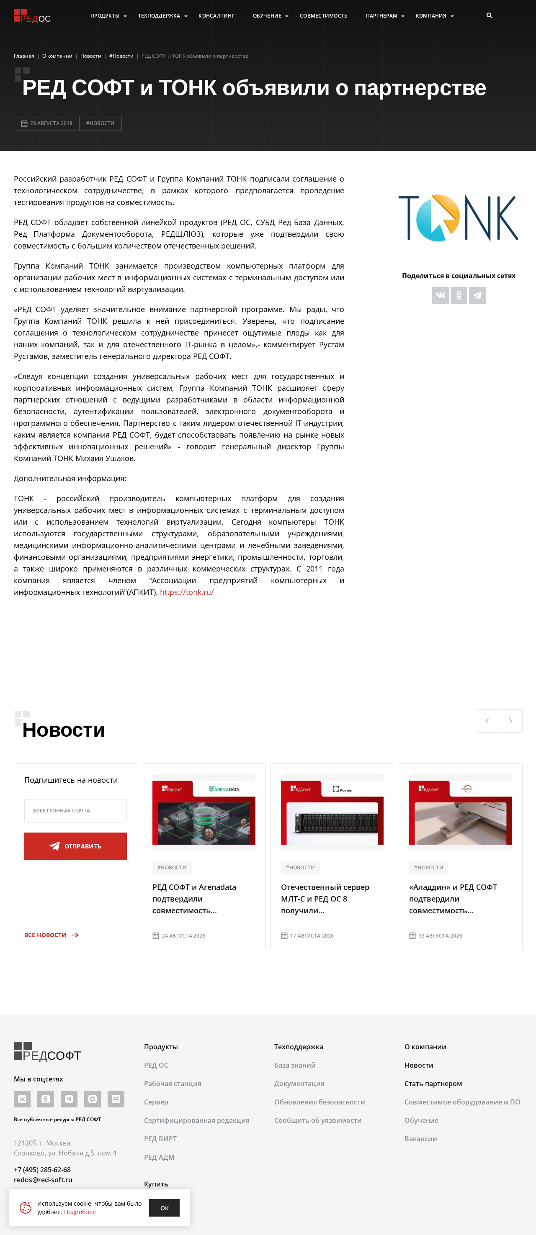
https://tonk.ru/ (187, 592)
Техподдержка (159, 16)
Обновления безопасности (319, 1102)
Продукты (105, 16)
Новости (419, 1065)
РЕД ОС (156, 1065)
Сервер (156, 1102)
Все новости (45, 935)
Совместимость (324, 16)
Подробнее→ (83, 1212)
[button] (487, 721)
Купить (156, 1184)
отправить (83, 846)
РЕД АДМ (159, 1157)
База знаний (295, 1065)
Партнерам (381, 16)
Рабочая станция (172, 1083)
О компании (425, 1046)
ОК (164, 1208)
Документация (299, 1083)
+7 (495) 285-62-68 (42, 1169)
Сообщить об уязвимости (318, 1120)
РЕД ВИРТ (160, 1138)
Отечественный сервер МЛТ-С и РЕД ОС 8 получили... (325, 898)
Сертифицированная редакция (197, 1120)
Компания (431, 16)
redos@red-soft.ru (43, 1179)
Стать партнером (433, 1083)
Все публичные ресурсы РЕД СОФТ (57, 1119)
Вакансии (421, 1138)
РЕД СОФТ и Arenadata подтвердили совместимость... (194, 898)
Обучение (267, 16)
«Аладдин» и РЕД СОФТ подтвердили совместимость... (453, 898)
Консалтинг (216, 16)
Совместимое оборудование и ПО (463, 1102)
